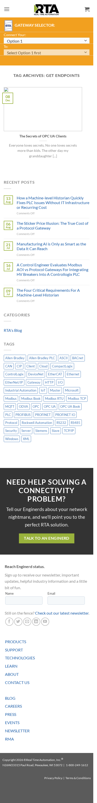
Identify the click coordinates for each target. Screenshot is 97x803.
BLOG (10, 698)
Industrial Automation (20, 390)
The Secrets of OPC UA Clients (42, 136)
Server (26, 431)
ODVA (23, 406)
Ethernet (73, 374)
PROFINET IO (65, 415)
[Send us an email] (27, 622)
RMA (9, 739)
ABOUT (12, 674)
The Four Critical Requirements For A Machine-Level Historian (48, 292)
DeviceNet (36, 374)
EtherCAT (55, 374)
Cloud (43, 366)
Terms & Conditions (78, 778)
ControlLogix (14, 374)
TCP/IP (69, 431)
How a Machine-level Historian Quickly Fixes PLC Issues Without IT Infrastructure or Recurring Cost (53, 202)
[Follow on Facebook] (9, 622)
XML (26, 439)
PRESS (10, 714)
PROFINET (43, 415)
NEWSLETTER (17, 730)
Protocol (11, 423)
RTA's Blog (13, 330)
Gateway (34, 382)
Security (11, 431)
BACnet (77, 358)
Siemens (41, 431)
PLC (8, 415)
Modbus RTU (54, 399)
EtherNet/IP (14, 382)
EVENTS (12, 722)
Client (30, 366)
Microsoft (72, 390)
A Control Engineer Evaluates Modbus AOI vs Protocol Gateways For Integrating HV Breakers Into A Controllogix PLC (52, 269)
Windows (11, 439)
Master (55, 390)
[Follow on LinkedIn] (36, 622)
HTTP (49, 382)
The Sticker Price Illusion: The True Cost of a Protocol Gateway (52, 225)
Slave (55, 431)
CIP (19, 366)
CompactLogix (62, 366)
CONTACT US (17, 682)
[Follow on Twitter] (18, 622)
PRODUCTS (15, 641)
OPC (36, 406)
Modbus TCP (77, 399)
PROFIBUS (23, 415)
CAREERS (13, 706)
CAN (8, 366)
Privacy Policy (53, 778)
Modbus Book (31, 399)
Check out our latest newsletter (62, 613)
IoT (43, 390)
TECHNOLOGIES (20, 657)
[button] (7, 9)
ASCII (63, 358)
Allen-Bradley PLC (42, 358)
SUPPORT (14, 649)
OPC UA (50, 406)
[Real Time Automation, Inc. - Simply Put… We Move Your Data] (47, 9)
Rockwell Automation (37, 423)
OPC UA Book (70, 406)
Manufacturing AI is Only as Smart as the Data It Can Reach (51, 246)
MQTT (9, 406)
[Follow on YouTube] (45, 622)
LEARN (11, 666)
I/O (60, 382)
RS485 (75, 423)
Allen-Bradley (15, 358)
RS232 (61, 423)
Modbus (11, 399)
